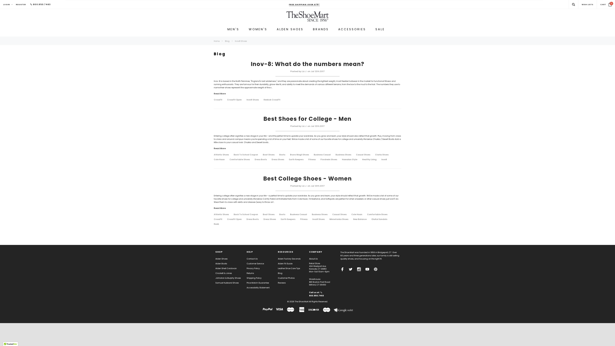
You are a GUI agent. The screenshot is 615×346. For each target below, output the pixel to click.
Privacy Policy (253, 268)
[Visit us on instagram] (359, 269)
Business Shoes (343, 154)
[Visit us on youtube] (367, 269)
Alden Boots (221, 263)
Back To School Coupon (246, 154)
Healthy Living (369, 159)
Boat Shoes (269, 154)
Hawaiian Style (349, 159)
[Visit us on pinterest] (376, 269)
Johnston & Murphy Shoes (228, 278)
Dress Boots (261, 159)
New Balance (360, 219)
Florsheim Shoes (328, 159)
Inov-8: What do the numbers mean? (307, 64)
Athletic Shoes (221, 154)
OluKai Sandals (379, 219)
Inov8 (384, 159)
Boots (282, 154)
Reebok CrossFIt (272, 100)
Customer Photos (286, 278)
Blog (280, 273)
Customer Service (255, 263)
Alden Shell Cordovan (226, 268)
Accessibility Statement (258, 287)
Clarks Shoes (382, 154)
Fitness (312, 159)
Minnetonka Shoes (338, 219)
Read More (220, 93)
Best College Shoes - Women (307, 178)
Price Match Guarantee (258, 282)
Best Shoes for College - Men (307, 119)
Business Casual (322, 154)
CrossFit (218, 100)
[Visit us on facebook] (342, 269)
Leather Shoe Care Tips (289, 268)
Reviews (282, 282)
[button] (606, 4)
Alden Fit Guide (285, 263)
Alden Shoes (221, 258)
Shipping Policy (254, 278)
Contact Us (252, 258)
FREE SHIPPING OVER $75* (304, 4)
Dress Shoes (278, 159)
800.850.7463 (41, 4)
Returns (250, 273)
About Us (313, 258)
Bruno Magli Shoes (299, 154)
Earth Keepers (296, 159)
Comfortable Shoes (240, 159)
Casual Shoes (363, 154)
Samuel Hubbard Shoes (227, 282)
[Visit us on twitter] (351, 269)
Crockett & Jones (223, 273)
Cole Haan (219, 159)
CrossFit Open (234, 100)
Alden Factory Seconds (289, 258)
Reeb (216, 224)
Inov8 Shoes (252, 100)
